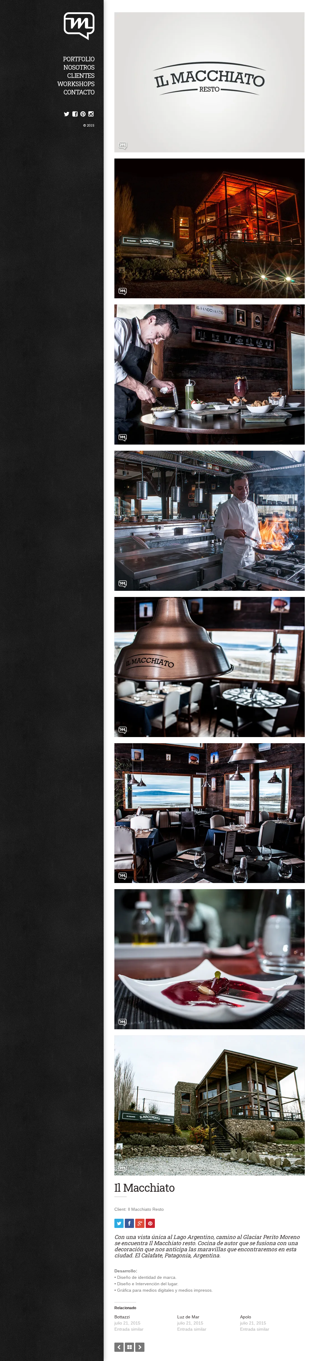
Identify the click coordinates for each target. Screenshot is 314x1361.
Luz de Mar (188, 1316)
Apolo (245, 1316)
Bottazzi (122, 1316)
